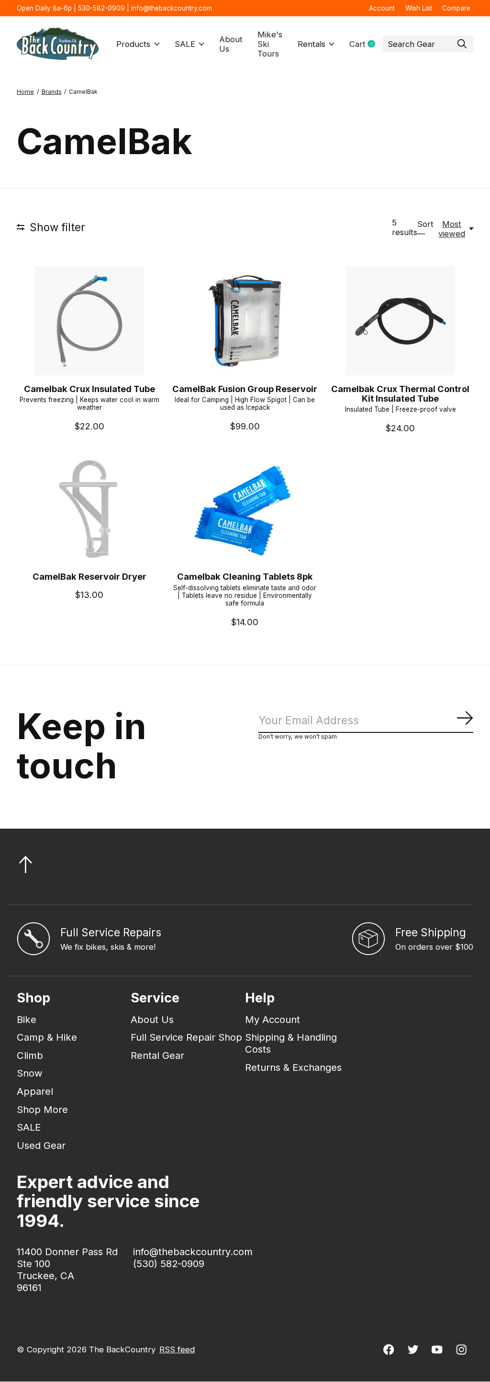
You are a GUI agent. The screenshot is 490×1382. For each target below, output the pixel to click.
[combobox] (427, 44)
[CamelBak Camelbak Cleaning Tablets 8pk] (245, 508)
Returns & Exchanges (293, 1067)
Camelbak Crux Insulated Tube (89, 388)
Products (133, 44)
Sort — (425, 228)
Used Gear (41, 1145)
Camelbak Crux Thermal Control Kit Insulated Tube (400, 393)
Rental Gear (157, 1055)
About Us (231, 44)
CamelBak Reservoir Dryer (89, 576)
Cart (365, 44)
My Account (272, 1019)
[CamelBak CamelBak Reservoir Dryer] (89, 508)
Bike (26, 1019)
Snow (30, 1073)
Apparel (35, 1091)
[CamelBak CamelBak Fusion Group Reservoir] (245, 320)
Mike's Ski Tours (269, 44)
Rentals (311, 44)
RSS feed (177, 1349)
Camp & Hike (47, 1037)
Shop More (42, 1109)
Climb (30, 1055)
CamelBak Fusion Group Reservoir (244, 388)
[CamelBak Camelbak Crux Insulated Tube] (89, 320)
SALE (185, 44)
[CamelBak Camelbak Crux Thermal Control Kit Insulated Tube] (400, 320)
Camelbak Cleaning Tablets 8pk (245, 576)
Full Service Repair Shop (186, 1037)
